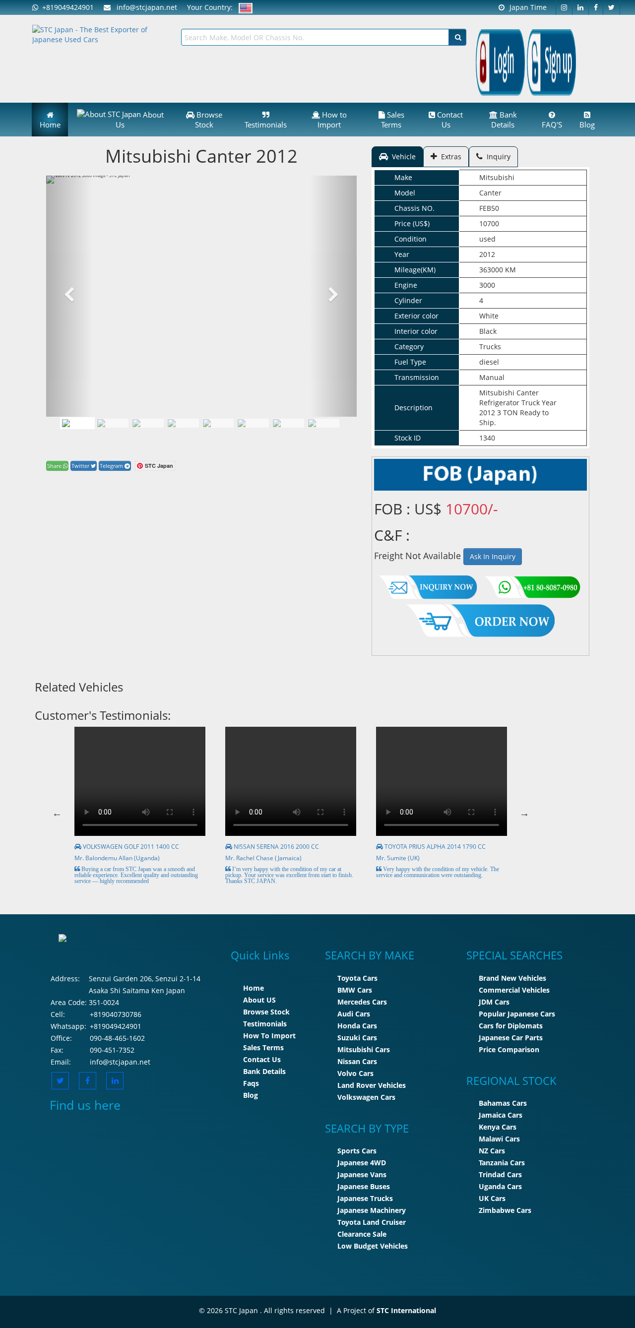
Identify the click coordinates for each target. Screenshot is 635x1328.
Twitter (81, 465)
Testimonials (266, 124)
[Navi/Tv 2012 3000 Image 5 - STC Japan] (253, 423)
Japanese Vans (361, 1174)
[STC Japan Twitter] (611, 7)
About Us (140, 119)
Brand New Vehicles (512, 978)
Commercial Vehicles (514, 990)
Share (55, 465)
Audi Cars (353, 1013)
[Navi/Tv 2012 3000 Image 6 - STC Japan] (288, 423)
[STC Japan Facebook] (596, 7)
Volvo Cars (355, 1073)
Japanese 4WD (361, 1162)
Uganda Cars (500, 1186)
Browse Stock (208, 119)
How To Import (269, 1035)
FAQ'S (552, 124)
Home (50, 124)
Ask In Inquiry (492, 556)
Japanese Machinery (371, 1210)
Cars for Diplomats (511, 1025)
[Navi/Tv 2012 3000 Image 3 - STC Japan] (183, 423)
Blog (587, 124)
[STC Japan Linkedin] (580, 7)
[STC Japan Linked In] (114, 1080)
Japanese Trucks (365, 1198)
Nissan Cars (357, 1061)
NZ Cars (492, 1150)
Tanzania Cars (502, 1162)
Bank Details (504, 119)
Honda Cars (357, 1025)
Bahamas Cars (503, 1103)
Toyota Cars (357, 978)
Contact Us (449, 119)
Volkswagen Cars (366, 1097)
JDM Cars (494, 1002)
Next (524, 813)
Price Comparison (509, 1049)
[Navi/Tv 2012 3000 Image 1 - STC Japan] (77, 423)
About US (259, 1000)
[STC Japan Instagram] (564, 7)
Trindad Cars (500, 1174)
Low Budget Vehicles (372, 1246)
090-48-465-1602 (117, 1038)
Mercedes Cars (362, 1002)
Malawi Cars (499, 1138)
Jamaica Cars (500, 1115)
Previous (57, 813)
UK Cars (492, 1198)
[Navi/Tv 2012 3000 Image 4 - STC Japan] (218, 423)
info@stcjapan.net (120, 1062)
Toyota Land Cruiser (371, 1222)
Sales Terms (392, 119)
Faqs (251, 1083)
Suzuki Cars (357, 1037)
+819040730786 (115, 1014)
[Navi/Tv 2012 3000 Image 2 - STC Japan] (148, 423)
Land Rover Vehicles (371, 1085)
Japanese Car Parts (511, 1037)
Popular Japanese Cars (517, 1013)
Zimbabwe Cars (505, 1210)
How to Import (332, 119)
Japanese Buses (363, 1186)
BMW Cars (354, 990)
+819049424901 (66, 7)
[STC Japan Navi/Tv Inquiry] (428, 584)
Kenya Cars (497, 1127)
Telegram (112, 465)
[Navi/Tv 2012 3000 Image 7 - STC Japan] (323, 423)
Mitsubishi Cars (363, 1049)
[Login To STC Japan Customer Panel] (500, 61)
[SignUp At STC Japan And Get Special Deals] (551, 61)
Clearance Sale (361, 1234)
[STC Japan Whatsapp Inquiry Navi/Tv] (531, 584)
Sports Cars (357, 1150)
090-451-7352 (112, 1050)
